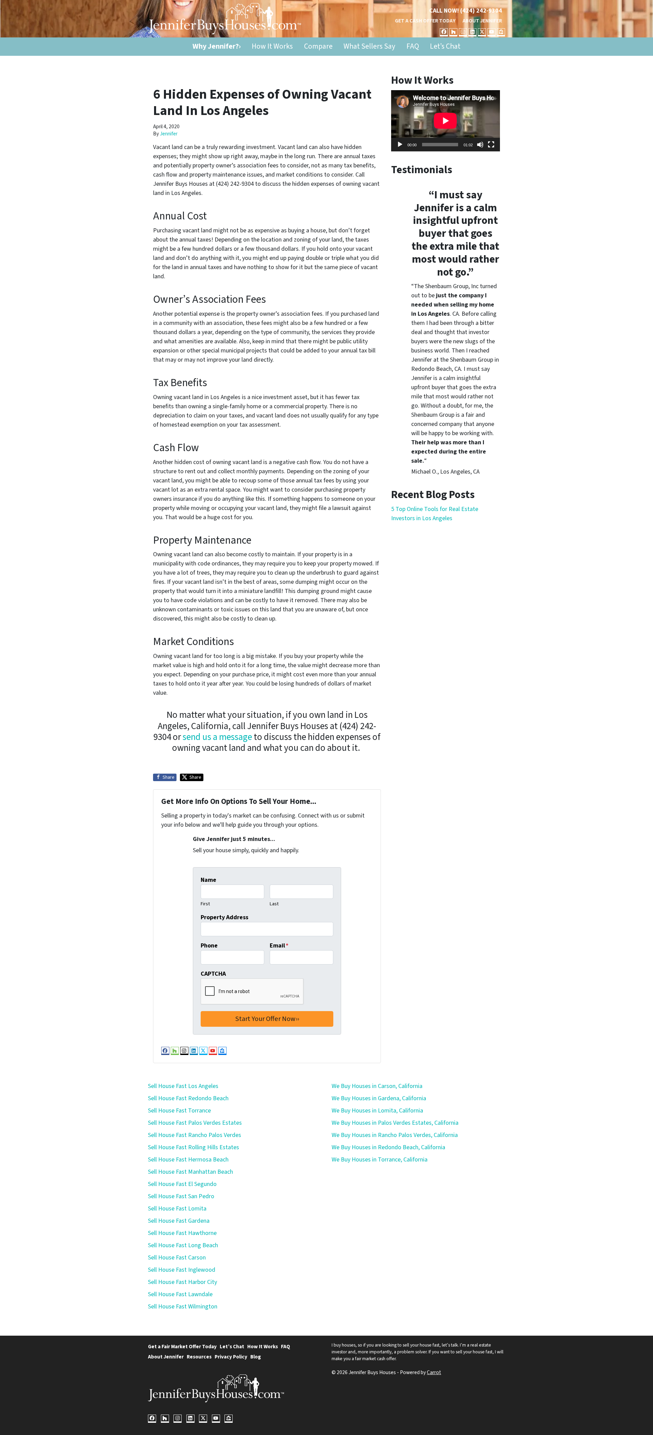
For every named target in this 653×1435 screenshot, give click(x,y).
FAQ (412, 46)
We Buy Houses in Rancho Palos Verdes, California (395, 1135)
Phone (209, 945)
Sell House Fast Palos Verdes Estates (195, 1123)
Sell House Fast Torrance (179, 1110)
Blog (255, 1356)
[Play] (400, 144)
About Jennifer (482, 20)
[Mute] (480, 144)
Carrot (434, 1372)
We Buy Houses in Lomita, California (377, 1110)
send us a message (217, 737)
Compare (318, 46)
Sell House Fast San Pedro (181, 1196)
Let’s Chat (445, 46)
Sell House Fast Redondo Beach (188, 1098)
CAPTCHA (213, 974)
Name (208, 880)
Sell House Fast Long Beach (183, 1245)
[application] (445, 120)
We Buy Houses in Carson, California (377, 1086)
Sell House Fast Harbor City (182, 1282)
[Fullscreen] (491, 144)
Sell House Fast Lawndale (180, 1294)
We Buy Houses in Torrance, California (380, 1159)
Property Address (224, 917)
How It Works (272, 46)
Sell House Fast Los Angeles (183, 1086)
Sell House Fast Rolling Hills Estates (193, 1147)
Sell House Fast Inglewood (181, 1270)
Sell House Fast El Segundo (182, 1184)
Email (279, 945)
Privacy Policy (231, 1356)
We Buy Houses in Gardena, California (379, 1098)
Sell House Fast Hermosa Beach (188, 1159)
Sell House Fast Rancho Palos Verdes (194, 1135)
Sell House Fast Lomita (177, 1208)
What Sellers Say (369, 46)
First (205, 903)
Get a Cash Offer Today (425, 20)
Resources (199, 1356)
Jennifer (169, 133)
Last (274, 903)
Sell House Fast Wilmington (182, 1306)
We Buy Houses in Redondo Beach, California (388, 1147)
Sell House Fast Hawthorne (182, 1233)
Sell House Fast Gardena (179, 1221)
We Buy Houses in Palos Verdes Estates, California (395, 1123)
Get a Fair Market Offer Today (182, 1346)
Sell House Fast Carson (177, 1257)
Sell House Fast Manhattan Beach (190, 1172)
